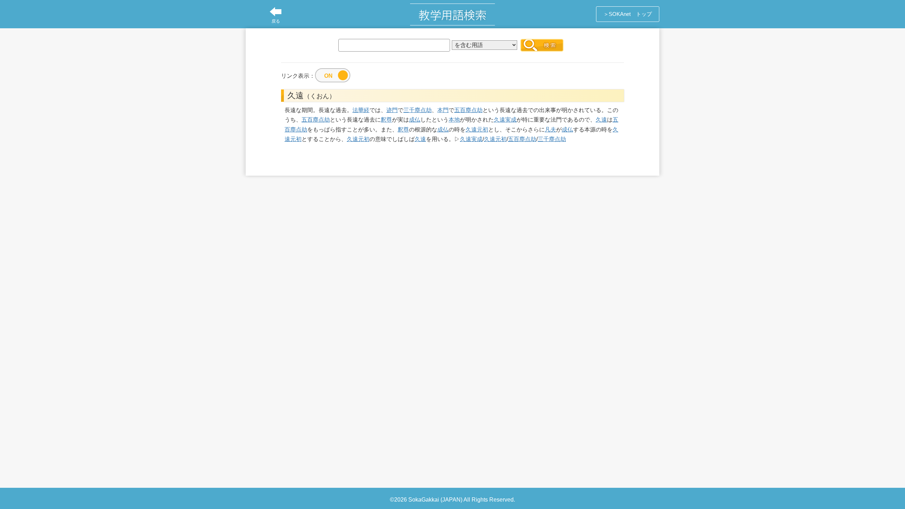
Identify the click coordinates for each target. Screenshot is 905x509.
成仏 (414, 120)
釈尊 (386, 120)
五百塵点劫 (468, 110)
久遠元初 (477, 130)
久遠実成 (505, 120)
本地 (454, 120)
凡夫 (550, 130)
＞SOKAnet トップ (627, 14)
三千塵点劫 (417, 110)
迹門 (392, 110)
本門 (443, 110)
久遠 (601, 120)
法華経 (360, 110)
